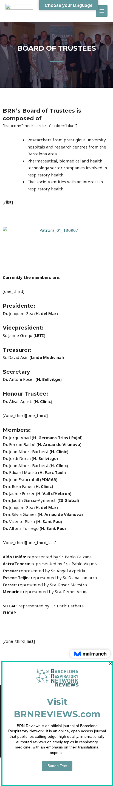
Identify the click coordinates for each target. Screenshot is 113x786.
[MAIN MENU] (102, 11)
